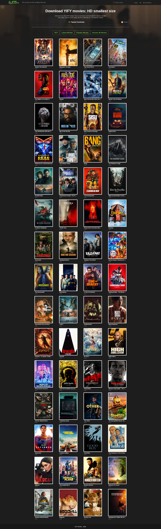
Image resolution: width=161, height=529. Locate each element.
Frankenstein (88, 324)
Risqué (61, 99)
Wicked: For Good (114, 485)
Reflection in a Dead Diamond (43, 163)
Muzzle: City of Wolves (115, 99)
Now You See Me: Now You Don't (93, 99)
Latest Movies (67, 33)
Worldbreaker (39, 195)
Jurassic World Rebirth (41, 517)
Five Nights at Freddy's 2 (42, 99)
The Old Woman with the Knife (43, 131)
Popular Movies (82, 33)
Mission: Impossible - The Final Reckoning (117, 388)
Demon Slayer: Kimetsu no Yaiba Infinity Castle (117, 260)
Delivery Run (112, 131)
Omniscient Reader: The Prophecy (68, 195)
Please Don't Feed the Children (93, 228)
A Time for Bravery (89, 292)
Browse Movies (147, 2)
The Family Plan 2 (64, 485)
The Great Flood (89, 67)
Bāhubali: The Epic (64, 67)
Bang (85, 163)
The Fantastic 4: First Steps (117, 453)
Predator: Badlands (40, 228)
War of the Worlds (64, 131)
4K (140, 2)
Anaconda (38, 260)
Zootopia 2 (112, 67)
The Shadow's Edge (114, 163)
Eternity (111, 228)
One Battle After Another (42, 324)
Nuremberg (62, 292)
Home (136, 2)
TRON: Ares (62, 228)
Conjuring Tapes (64, 421)
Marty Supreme (113, 324)
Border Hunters (88, 485)
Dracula (61, 356)
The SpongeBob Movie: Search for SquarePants (117, 421)
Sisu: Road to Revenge (91, 131)
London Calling (63, 453)
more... (126, 22)
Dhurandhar (87, 388)
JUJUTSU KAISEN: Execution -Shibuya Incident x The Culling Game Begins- (68, 388)
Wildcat (37, 485)
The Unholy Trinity (64, 163)
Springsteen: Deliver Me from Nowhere (117, 517)
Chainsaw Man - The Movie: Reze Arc (117, 292)
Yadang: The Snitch (90, 260)
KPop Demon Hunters (41, 388)
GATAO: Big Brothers (41, 421)
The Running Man (89, 195)
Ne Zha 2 (86, 356)
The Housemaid (39, 292)
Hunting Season (64, 260)
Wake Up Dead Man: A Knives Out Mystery (117, 195)
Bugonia (61, 517)
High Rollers (112, 356)
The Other (87, 421)
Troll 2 (61, 324)
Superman (38, 453)
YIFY (56, 33)
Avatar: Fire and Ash (41, 67)
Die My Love (87, 517)
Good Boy (87, 453)
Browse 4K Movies (99, 33)
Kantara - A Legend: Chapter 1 (43, 356)
